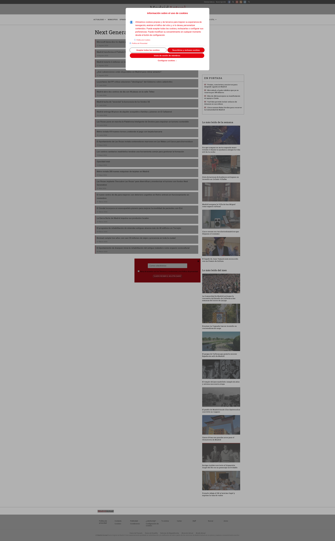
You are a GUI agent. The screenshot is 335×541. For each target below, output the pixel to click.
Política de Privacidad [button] (139, 43)
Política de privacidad (190, 271)
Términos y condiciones (168, 271)
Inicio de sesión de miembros (167, 56)
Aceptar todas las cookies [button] (148, 50)
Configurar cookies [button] (167, 60)
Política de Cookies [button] (143, 40)
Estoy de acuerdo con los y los (168, 271)
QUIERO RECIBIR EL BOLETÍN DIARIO (167, 276)
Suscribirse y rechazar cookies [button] (186, 50)
